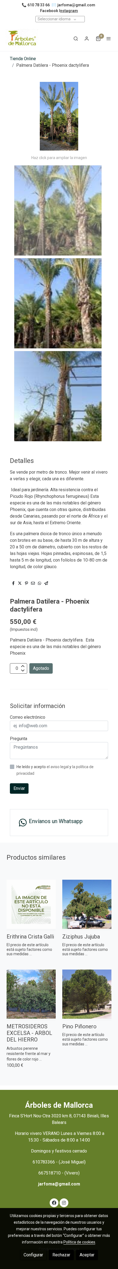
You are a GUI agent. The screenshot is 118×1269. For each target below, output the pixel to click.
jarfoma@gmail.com (76, 5)
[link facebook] (54, 1202)
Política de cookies (79, 1242)
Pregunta (18, 738)
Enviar (19, 788)
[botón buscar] (76, 38)
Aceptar (87, 1254)
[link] (21, 38)
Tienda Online (23, 58)
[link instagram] (64, 1202)
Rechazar (61, 1254)
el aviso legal (58, 767)
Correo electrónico (27, 717)
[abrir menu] (109, 38)
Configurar (33, 1254)
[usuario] (87, 38)
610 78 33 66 (38, 5)
